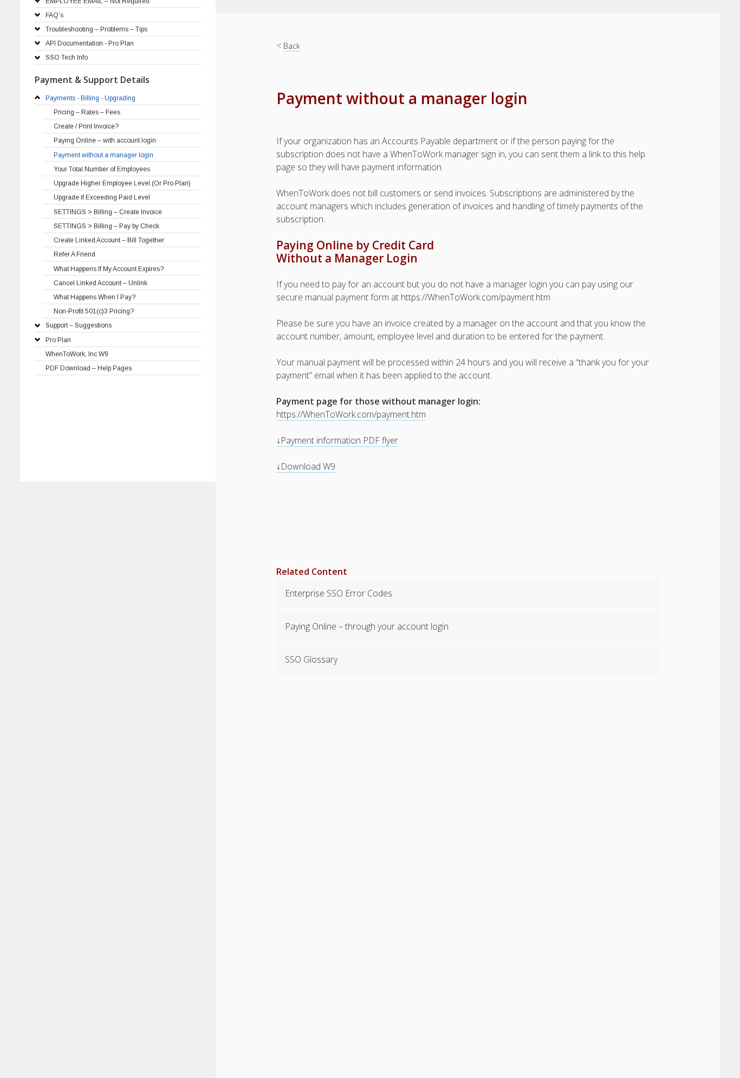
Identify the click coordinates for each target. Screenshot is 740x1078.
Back (291, 46)
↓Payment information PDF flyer (337, 440)
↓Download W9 (305, 466)
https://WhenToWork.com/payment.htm (351, 414)
